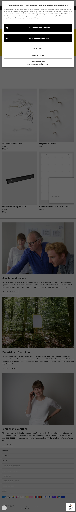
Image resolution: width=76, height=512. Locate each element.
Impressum (45, 64)
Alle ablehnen (38, 48)
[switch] (70, 509)
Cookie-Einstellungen (38, 61)
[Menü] (73, 508)
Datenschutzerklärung (34, 64)
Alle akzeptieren (38, 56)
